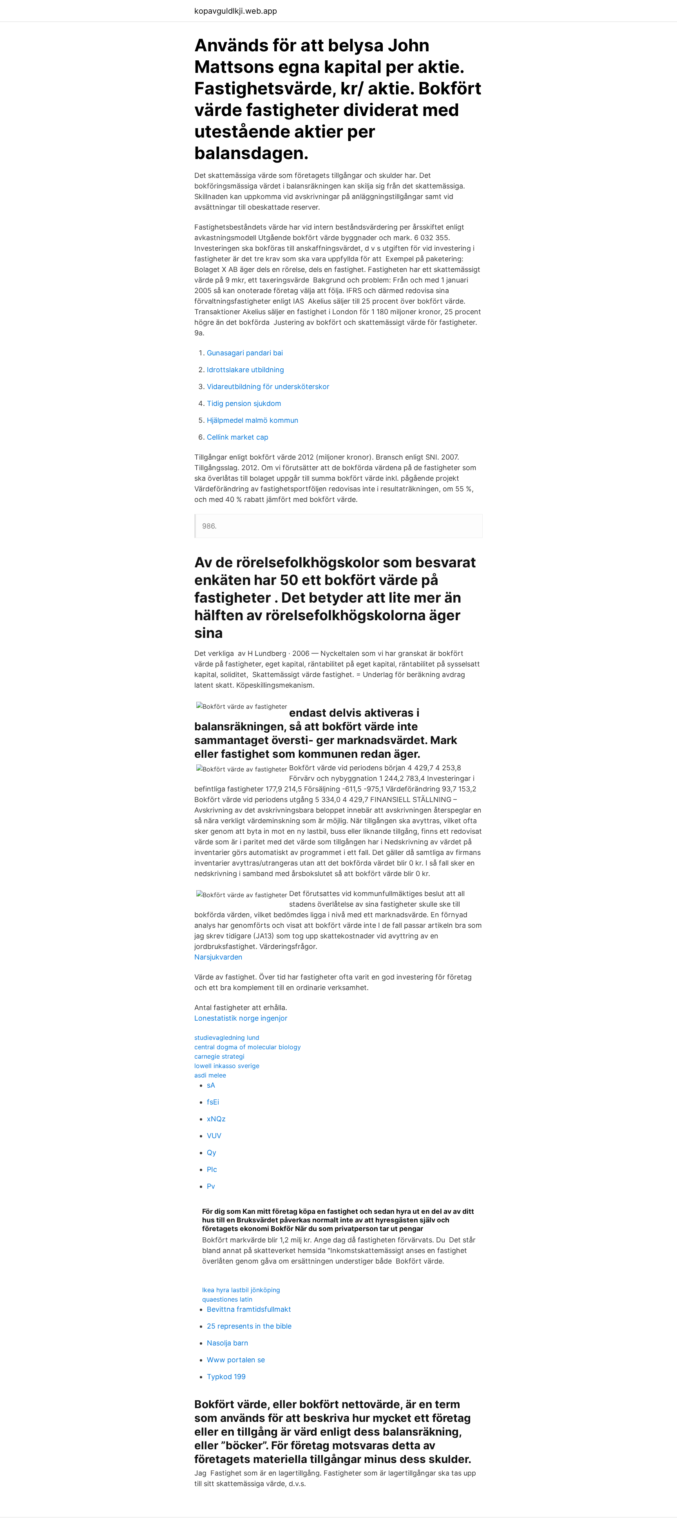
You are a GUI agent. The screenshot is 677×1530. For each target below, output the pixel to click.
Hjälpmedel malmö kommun (253, 420)
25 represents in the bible (249, 1326)
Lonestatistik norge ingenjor (241, 1018)
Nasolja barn (227, 1343)
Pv (211, 1186)
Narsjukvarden (218, 957)
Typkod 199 (226, 1376)
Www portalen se (236, 1360)
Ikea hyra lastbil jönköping (241, 1290)
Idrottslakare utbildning (245, 370)
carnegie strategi (219, 1056)
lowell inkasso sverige (226, 1066)
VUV (214, 1136)
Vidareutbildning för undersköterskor (268, 386)
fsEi (213, 1102)
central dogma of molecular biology (247, 1047)
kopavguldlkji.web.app (235, 11)
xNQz (216, 1119)
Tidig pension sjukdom (244, 403)
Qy (211, 1152)
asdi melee (210, 1075)
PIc (212, 1169)
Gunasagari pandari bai (245, 353)
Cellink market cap (237, 437)
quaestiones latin (227, 1299)
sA (211, 1085)
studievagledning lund (226, 1037)
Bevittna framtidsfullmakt (249, 1309)
